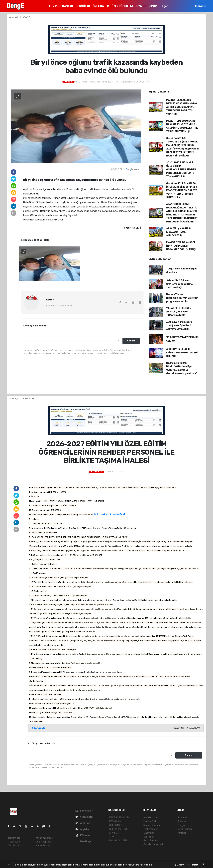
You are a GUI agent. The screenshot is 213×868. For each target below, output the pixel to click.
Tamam (194, 865)
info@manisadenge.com (59, 305)
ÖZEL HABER (101, 6)
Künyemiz (86, 835)
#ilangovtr (38, 728)
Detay (180, 865)
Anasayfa (14, 17)
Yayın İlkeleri (14, 841)
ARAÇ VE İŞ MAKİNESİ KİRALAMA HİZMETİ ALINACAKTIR (178, 232)
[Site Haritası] (44, 826)
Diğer (164, 6)
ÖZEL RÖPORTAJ (122, 6)
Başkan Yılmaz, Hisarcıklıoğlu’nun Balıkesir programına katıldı (182, 298)
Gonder (131, 340)
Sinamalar (148, 833)
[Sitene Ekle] (51, 826)
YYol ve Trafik (150, 821)
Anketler (182, 821)
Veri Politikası (15, 845)
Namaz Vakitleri (151, 825)
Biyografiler (184, 825)
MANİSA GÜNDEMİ (118, 840)
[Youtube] (27, 826)
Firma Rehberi (150, 840)
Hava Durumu (150, 817)
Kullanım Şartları (44, 838)
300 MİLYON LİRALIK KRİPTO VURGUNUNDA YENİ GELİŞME (182, 353)
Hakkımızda (14, 838)
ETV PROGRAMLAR (61, 6)
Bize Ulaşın (85, 841)
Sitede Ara (183, 817)
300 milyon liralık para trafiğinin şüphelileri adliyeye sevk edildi (179, 325)
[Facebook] (10, 826)
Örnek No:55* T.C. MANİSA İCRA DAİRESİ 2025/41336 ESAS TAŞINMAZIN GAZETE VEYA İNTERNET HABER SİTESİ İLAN (181, 190)
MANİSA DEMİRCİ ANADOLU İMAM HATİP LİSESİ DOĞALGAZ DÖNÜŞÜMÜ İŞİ (181, 246)
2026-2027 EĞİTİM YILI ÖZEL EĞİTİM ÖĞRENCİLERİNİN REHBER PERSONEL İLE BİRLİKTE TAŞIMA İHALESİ (181, 169)
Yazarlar (84, 823)
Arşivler (84, 829)
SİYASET (141, 6)
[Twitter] (15, 826)
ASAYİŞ (26, 17)
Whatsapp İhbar (44, 841)
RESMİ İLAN (83, 6)
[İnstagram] (21, 826)
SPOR (153, 6)
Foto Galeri (86, 810)
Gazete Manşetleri (153, 844)
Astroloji (182, 833)
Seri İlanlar (148, 836)
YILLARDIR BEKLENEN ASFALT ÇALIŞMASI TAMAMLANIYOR (178, 312)
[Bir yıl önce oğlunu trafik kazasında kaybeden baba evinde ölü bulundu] (76, 126)
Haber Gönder (43, 845)
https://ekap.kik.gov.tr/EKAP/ (110, 514)
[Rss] (39, 826)
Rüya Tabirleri (185, 829)
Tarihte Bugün (150, 829)
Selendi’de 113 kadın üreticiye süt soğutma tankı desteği (179, 284)
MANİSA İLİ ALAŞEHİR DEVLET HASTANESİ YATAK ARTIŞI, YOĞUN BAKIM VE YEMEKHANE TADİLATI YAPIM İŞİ (181, 107)
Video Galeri (87, 817)
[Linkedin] (33, 826)
